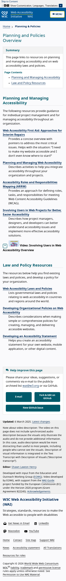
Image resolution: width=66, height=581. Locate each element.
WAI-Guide (48, 480)
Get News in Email (19, 523)
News (6, 548)
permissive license (50, 567)
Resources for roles (14, 555)
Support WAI (47, 540)
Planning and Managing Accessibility (35, 77)
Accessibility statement (26, 548)
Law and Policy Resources (28, 83)
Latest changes (41, 422)
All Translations (52, 548)
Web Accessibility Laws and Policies (27, 288)
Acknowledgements (38, 491)
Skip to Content (9, 2)
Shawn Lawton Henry (24, 467)
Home (6, 26)
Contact (17, 540)
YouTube (34, 531)
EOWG (37, 477)
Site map (31, 540)
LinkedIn (44, 523)
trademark (26, 567)
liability (15, 567)
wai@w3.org (31, 385)
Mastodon (14, 531)
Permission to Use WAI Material (21, 574)
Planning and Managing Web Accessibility (32, 162)
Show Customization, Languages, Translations (34, 5)
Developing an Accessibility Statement (30, 336)
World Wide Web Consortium (41, 563)
